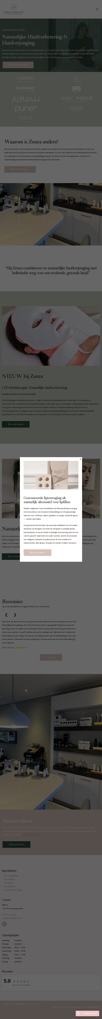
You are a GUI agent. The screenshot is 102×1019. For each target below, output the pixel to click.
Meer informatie (37, 552)
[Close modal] (80, 459)
